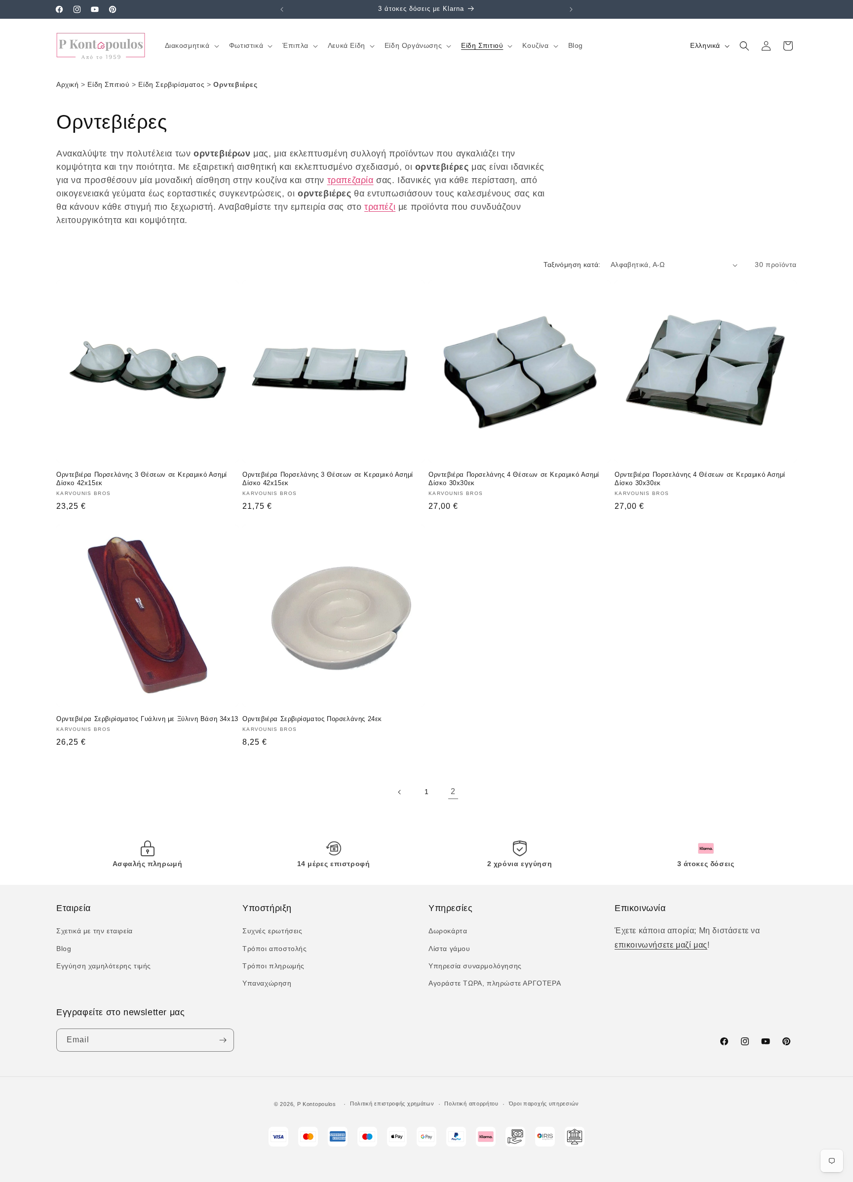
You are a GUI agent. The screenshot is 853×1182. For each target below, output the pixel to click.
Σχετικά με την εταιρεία (94, 931)
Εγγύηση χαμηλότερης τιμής (103, 966)
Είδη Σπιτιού (108, 84)
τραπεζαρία (350, 180)
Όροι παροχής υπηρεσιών (544, 1103)
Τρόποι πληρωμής (273, 966)
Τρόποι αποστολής (274, 949)
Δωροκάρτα (447, 931)
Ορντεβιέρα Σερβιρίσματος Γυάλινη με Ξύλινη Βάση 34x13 (147, 719)
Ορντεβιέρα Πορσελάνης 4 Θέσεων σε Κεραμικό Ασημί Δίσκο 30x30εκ (513, 479)
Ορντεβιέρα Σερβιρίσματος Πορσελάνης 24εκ (312, 719)
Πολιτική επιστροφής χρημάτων (392, 1103)
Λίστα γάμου (449, 949)
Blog (63, 949)
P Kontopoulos (316, 1104)
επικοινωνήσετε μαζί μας (661, 945)
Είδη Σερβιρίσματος (171, 84)
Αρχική (67, 84)
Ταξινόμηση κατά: (571, 264)
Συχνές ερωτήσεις (272, 931)
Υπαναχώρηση (267, 983)
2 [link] (453, 791)
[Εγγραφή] (222, 1040)
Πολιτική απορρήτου (471, 1103)
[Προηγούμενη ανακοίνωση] (282, 9)
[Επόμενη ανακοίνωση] (571, 9)
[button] (191, 45)
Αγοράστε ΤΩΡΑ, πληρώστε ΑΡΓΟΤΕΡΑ (494, 983)
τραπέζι (379, 207)
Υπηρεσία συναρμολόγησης (475, 966)
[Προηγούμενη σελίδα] (400, 792)
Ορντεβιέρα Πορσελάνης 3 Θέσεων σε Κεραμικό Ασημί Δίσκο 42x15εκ (141, 479)
